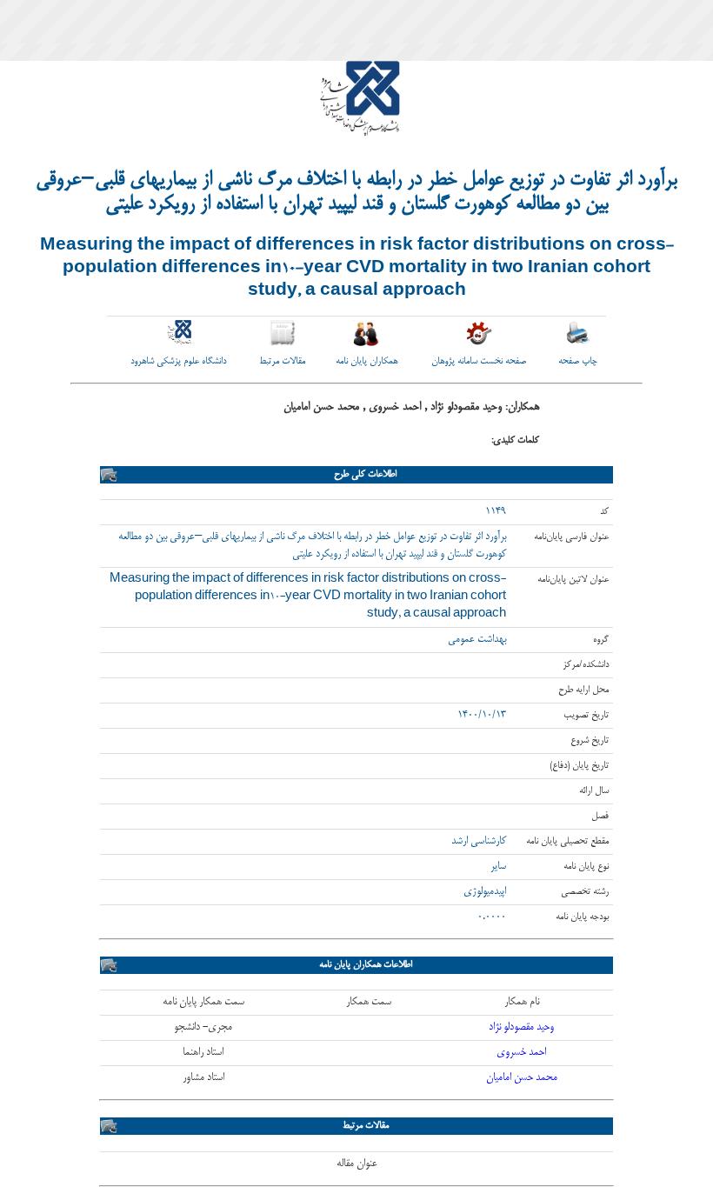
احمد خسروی (521, 1052)
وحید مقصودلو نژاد (521, 1027)
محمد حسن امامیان (521, 1077)
